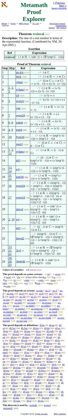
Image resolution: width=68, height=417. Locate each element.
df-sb (16, 331)
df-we (58, 352)
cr (6, 280)
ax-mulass (8, 311)
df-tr (41, 349)
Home (13, 24)
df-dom (14, 376)
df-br (5, 349)
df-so (26, 352)
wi (48, 274)
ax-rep (6, 299)
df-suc (25, 361)
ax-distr (24, 311)
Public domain (41, 414)
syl (17, 169)
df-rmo (25, 337)
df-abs (16, 397)
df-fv (54, 364)
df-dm (51, 355)
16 (10, 185)
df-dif (36, 340)
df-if (39, 343)
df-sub (38, 382)
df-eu (38, 331)
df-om (6, 370)
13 (10, 167)
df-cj (29, 394)
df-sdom (27, 376)
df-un (46, 340)
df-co (39, 355)
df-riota (17, 367)
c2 (16, 283)
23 (10, 264)
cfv (18, 277)
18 (10, 258)
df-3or (12, 328)
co (45, 277)
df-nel (50, 334)
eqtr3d (20, 177)
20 (10, 261)
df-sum (16, 400)
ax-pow (43, 299)
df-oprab (41, 367)
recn (18, 76)
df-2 (26, 385)
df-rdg (18, 373)
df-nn (15, 385)
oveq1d (20, 197)
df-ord (49, 358)
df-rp (24, 388)
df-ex (57, 328)
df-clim (45, 397)
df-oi (13, 379)
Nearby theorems (59, 8)
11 (9, 175)
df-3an (24, 328)
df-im (52, 394)
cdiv (5, 283)
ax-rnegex (22, 314)
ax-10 (22, 296)
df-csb (24, 340)
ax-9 (11, 296)
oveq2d (20, 115)
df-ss (5, 343)
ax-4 (21, 293)
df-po (16, 352)
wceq (57, 274)
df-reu (38, 337)
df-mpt (30, 349)
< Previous (59, 3)
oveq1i (20, 101)
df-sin (41, 400)
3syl (18, 250)
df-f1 (21, 364)
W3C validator (60, 414)
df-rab (49, 337)
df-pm (51, 373)
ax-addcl (30, 305)
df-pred (37, 358)
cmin (41, 280)
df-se (47, 352)
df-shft (17, 394)
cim (38, 283)
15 (10, 178)
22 (10, 253)
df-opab (18, 349)
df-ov (29, 367)
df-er (40, 373)
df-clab (50, 331)
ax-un (6, 302)
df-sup (51, 376)
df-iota (37, 361)
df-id (51, 349)
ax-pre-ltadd (45, 317)
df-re (40, 394)
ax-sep (18, 299)
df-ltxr (14, 382)
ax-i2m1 (38, 311)
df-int (46, 346)
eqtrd (19, 129)
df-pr (12, 346)
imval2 (20, 238)
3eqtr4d (20, 261)
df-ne (38, 334)
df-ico (36, 388)
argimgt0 (7, 408)
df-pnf (37, 379)
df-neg (51, 382)
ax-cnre (53, 314)
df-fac (52, 391)
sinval (19, 209)
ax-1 (47, 290)
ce (51, 283)
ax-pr (55, 299)
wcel (8, 277)
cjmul (19, 82)
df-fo (32, 364)
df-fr (37, 352)
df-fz (48, 388)
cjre (18, 108)
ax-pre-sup (21, 320)
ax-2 (55, 290)
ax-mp (39, 290)
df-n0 (48, 385)
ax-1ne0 (53, 311)
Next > (62, 5)
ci (15, 280)
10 (10, 137)
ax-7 (51, 293)
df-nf (5, 331)
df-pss (16, 343)
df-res (13, 358)
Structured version (57, 24)
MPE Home (24, 24)
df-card (25, 379)
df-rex (14, 337)
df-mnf (50, 379)
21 (10, 250)
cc (54, 277)
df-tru (36, 328)
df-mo (27, 331)
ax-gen (10, 293)
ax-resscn (46, 302)
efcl (18, 228)
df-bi (42, 325)
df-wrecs (55, 370)
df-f (12, 364)
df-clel (15, 334)
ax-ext (56, 296)
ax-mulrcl (20, 308)
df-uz (12, 388)
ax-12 (45, 296)
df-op (23, 346)
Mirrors (4, 24)
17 (10, 197)
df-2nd (29, 370)
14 (10, 171)
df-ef (29, 400)
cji (17, 95)
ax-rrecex (38, 314)
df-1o (30, 373)
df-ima (24, 358)
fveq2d (20, 137)
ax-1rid (7, 314)
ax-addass (54, 308)
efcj (18, 160)
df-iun (58, 346)
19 (13, 219)
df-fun (49, 361)
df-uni (35, 346)
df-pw (49, 343)
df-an (51, 325)
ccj (26, 283)
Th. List (35, 24)
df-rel (17, 355)
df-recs (6, 373)
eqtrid (19, 122)
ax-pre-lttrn (26, 317)
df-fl (14, 391)
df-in (57, 340)
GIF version (61, 28)
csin (8, 286)
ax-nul (30, 299)
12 (10, 153)
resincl (47, 405)
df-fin (40, 376)
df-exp (39, 391)
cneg (53, 280)
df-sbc (12, 340)
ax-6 (41, 293)
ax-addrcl (46, 305)
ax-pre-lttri (8, 317)
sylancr (20, 89)
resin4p (33, 405)
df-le (26, 382)
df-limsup (30, 397)
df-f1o (43, 364)
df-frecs (42, 370)
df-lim (14, 361)
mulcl (19, 144)
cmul (26, 280)
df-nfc (28, 334)
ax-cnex (31, 302)
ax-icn (19, 72)
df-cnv (28, 355)
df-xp (6, 355)
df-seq (26, 391)
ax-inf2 (18, 302)
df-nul (28, 343)
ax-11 (34, 296)
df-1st (18, 370)
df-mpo (55, 367)
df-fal (47, 328)
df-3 (37, 385)
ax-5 (31, 293)
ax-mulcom (37, 308)
